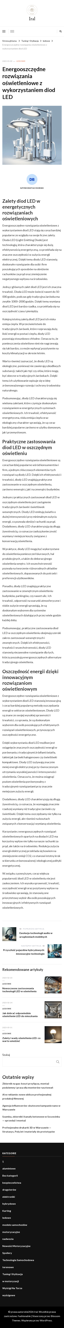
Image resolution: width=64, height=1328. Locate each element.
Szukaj (6, 1054)
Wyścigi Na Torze (12, 1288)
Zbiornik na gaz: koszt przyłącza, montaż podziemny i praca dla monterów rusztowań (27, 1085)
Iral (32, 19)
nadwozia (8, 1238)
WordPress (46, 1320)
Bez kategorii (10, 1175)
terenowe (8, 1267)
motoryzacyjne (11, 1231)
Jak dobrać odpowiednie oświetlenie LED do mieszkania (20, 1015)
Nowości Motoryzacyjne (16, 1245)
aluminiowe (9, 1168)
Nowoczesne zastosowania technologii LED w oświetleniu (19, 990)
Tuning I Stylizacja (12, 1274)
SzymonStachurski (32, 188)
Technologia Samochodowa (18, 1260)
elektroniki (8, 1196)
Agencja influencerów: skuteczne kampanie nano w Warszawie (31, 1107)
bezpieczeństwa (11, 1182)
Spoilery (7, 1252)
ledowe (20, 61)
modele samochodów (14, 1224)
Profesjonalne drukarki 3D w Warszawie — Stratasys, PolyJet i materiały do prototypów (28, 1129)
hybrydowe (9, 1203)
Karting (6, 1210)
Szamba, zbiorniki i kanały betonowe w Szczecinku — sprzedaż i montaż (31, 1118)
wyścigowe (8, 1295)
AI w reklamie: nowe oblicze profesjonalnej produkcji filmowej (26, 1096)
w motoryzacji (10, 1281)
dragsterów (9, 1189)
